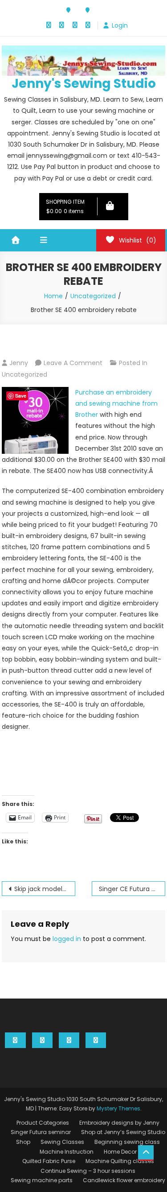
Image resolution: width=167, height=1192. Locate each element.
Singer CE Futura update (132, 888)
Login (120, 25)
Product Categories (42, 1122)
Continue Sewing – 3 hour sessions (88, 1171)
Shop (23, 1142)
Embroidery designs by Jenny (119, 1122)
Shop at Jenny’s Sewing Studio (123, 1132)
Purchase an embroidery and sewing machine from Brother (116, 403)
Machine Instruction (67, 1151)
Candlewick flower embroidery (124, 1180)
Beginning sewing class (127, 1142)
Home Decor (120, 1151)
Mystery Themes (118, 1108)
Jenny (18, 362)
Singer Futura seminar (41, 1132)
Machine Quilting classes (120, 1161)
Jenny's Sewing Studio (84, 83)
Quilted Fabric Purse (48, 1161)
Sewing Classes (62, 1142)
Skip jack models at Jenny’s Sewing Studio (44, 888)
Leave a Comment (73, 362)
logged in (67, 938)
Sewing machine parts (42, 1180)
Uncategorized (24, 374)
